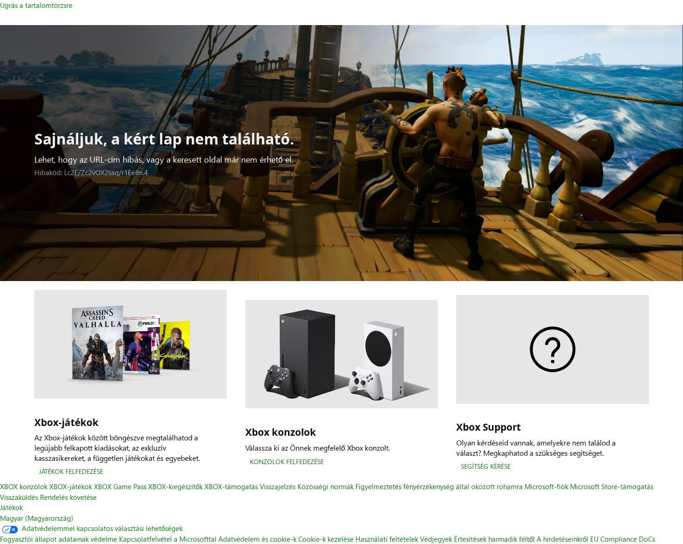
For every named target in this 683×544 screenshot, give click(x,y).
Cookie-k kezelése (326, 539)
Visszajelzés (278, 486)
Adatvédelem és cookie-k (257, 539)
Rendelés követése (68, 497)
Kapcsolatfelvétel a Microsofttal (168, 539)
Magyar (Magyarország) (36, 518)
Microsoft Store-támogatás (611, 486)
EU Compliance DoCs (622, 539)
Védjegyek (436, 539)
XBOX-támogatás (231, 486)
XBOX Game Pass (120, 486)
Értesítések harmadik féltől (494, 539)
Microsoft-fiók (546, 486)
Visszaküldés (19, 497)
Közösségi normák (325, 486)
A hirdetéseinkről (562, 539)
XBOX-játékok (70, 486)
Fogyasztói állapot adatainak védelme (58, 539)
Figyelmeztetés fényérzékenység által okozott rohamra (439, 486)
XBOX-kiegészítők (175, 486)
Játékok (11, 507)
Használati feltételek (387, 539)
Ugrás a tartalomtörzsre (36, 5)
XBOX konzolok (23, 486)
